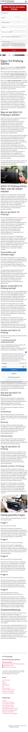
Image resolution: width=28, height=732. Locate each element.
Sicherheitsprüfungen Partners (10, 708)
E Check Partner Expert (8, 693)
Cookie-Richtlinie (9, 379)
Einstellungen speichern (14, 377)
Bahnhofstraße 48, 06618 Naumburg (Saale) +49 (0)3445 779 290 (13, 663)
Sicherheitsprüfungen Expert (9, 710)
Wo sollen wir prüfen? (7, 32)
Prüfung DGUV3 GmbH (8, 707)
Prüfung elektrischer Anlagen (9, 713)
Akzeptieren (14, 369)
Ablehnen (14, 373)
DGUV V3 (4, 683)
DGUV (3, 681)
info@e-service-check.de (9, 667)
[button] (26, 352)
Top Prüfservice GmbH (8, 705)
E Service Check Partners (8, 690)
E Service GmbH (6, 688)
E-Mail (3, 17)
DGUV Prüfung (6, 680)
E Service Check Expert (8, 691)
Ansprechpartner (5, 22)
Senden (14, 50)
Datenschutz (15, 379)
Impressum (20, 379)
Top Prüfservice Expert (8, 702)
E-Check (4, 700)
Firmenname (4, 13)
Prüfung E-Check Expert (8, 712)
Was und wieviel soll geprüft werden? (10, 36)
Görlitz (2, 73)
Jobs (3, 686)
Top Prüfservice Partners (8, 703)
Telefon (3, 27)
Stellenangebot (6, 685)
